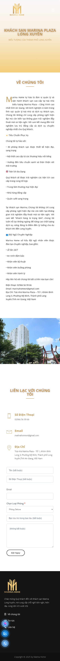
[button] (53, 10)
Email (9, 489)
